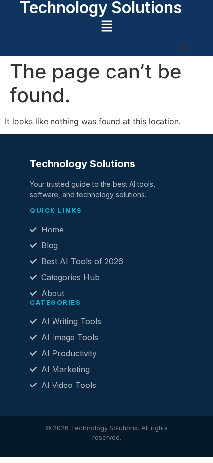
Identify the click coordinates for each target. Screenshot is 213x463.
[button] (106, 26)
